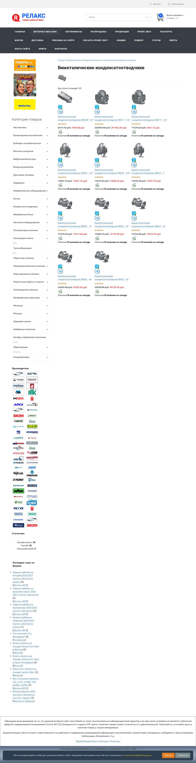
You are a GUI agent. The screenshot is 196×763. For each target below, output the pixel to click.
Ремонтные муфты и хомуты (28, 281)
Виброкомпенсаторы (24, 159)
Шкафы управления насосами (29, 337)
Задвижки (18, 182)
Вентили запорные (23, 151)
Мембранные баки (23, 214)
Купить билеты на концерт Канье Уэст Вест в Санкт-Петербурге (26, 659)
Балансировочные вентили (27, 135)
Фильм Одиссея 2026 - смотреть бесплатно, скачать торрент (24, 694)
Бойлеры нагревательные (27, 143)
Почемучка (19, 640)
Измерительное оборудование (29, 190)
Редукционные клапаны (26, 274)
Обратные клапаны (23, 258)
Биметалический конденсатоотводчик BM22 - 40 (75, 278)
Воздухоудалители (23, 167)
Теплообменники (22, 248)
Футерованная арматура (26, 297)
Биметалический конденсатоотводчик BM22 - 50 (111, 278)
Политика (115, 741)
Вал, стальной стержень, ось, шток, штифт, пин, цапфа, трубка (26, 681)
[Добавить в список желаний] (60, 106)
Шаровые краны (22, 321)
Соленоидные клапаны (25, 289)
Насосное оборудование (26, 222)
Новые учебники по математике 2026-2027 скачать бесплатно (25, 607)
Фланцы (17, 313)
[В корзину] (60, 131)
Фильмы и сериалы (23, 701)
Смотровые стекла (23, 238)
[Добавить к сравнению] (60, 111)
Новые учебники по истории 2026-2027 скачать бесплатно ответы (23, 577)
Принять (168, 755)
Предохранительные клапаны (29, 266)
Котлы (16, 198)
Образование (20, 347)
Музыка (17, 652)
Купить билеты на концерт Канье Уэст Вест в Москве (26, 646)
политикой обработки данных (138, 755)
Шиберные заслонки (24, 329)
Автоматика (20, 127)
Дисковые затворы (23, 175)
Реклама (103, 741)
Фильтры (18, 305)
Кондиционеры (21, 357)
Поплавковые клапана (25, 230)
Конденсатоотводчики (25, 206)
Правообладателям (86, 741)
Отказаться (182, 755)
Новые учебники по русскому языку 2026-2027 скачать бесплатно (26, 591)
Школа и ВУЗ (20, 585)
